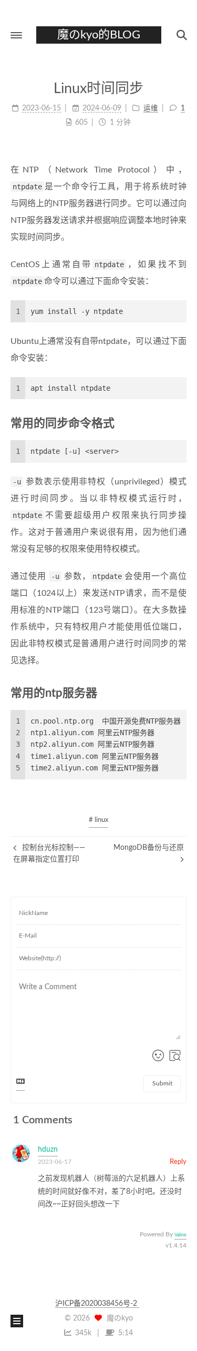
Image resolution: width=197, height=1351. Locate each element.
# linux (98, 820)
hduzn (48, 1149)
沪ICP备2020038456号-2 (97, 1303)
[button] (16, 35)
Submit (162, 1083)
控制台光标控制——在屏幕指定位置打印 (49, 853)
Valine (180, 1235)
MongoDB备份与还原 (148, 847)
